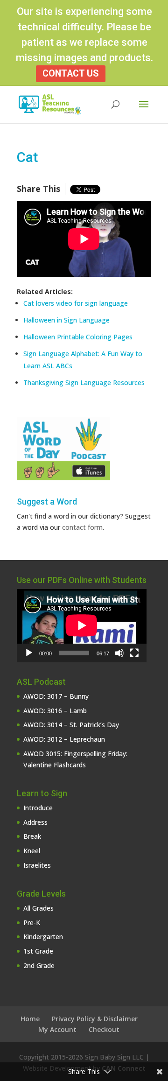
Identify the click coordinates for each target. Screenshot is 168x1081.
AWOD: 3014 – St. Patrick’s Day (71, 724)
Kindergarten (43, 936)
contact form (82, 527)
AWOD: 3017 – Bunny (56, 696)
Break (32, 836)
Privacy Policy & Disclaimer (95, 1018)
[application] (82, 625)
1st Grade (38, 951)
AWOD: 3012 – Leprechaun (64, 739)
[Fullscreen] (134, 653)
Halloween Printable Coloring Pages (78, 336)
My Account (57, 1029)
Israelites (37, 865)
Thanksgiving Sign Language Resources (84, 382)
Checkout (104, 1029)
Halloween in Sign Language (66, 320)
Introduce (38, 807)
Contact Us (70, 73)
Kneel (31, 850)
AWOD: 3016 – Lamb (55, 710)
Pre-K (31, 922)
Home (30, 1018)
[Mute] (119, 653)
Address (35, 822)
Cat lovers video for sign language (75, 303)
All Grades (38, 908)
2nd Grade (39, 965)
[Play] (29, 653)
